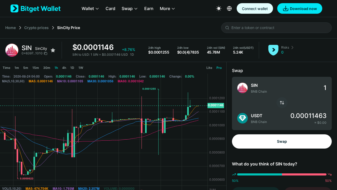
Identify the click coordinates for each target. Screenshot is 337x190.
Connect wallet (255, 8)
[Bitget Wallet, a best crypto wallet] (36, 8)
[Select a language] (229, 8)
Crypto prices (36, 27)
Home (10, 27)
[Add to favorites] (52, 50)
